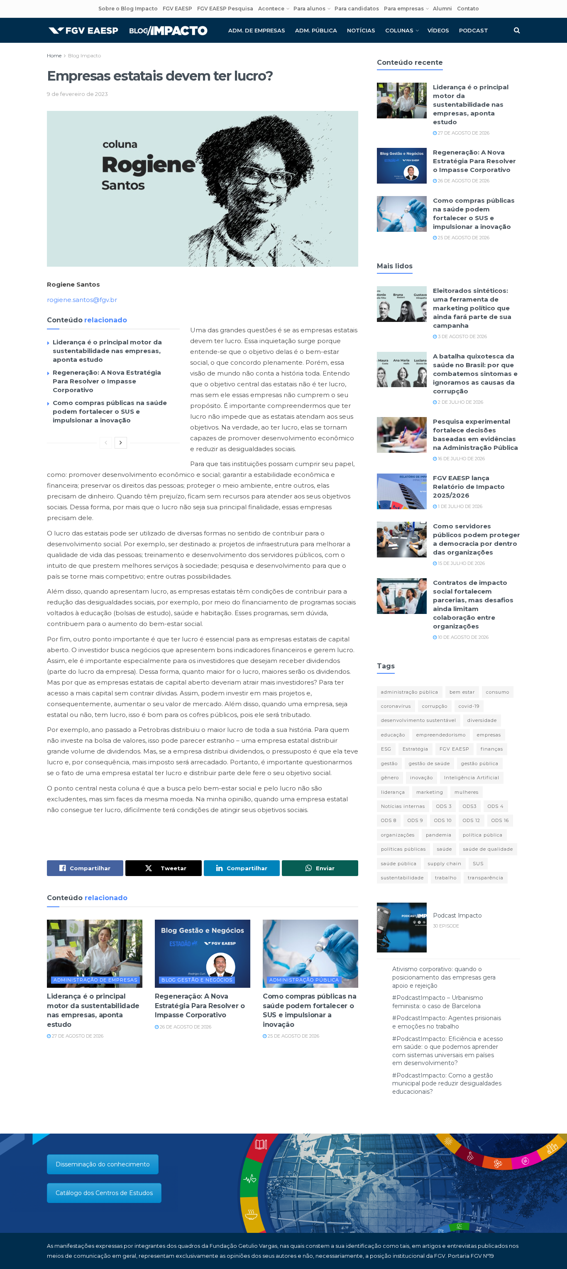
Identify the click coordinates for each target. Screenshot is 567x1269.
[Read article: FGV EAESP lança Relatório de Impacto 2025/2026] (402, 491)
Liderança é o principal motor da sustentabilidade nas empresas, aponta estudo (107, 350)
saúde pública (399, 863)
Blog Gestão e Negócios (196, 980)
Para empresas (404, 8)
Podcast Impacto (457, 915)
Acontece (271, 8)
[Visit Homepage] (128, 30)
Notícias (361, 30)
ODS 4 (496, 806)
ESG (386, 749)
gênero (390, 778)
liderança (393, 792)
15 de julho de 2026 (461, 563)
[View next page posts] (121, 443)
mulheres (467, 792)
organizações (398, 835)
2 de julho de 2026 (460, 402)
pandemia (439, 835)
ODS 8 (388, 820)
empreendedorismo (441, 735)
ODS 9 (415, 820)
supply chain (445, 863)
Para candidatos (357, 8)
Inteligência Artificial (471, 778)
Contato (468, 8)
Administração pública (304, 980)
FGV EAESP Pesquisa (225, 8)
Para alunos (309, 8)
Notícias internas (403, 806)
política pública (483, 835)
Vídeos (438, 30)
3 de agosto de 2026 (462, 336)
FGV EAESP (177, 8)
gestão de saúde (429, 763)
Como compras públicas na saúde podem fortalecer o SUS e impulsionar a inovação (110, 411)
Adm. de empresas (256, 30)
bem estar (462, 692)
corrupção (434, 706)
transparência (485, 878)
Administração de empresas (95, 980)
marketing (429, 792)
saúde (444, 849)
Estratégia (415, 749)
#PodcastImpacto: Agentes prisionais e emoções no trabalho (446, 1022)
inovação (421, 778)
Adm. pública (316, 30)
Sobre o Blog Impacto (128, 8)
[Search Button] (517, 30)
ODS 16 (500, 820)
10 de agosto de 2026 (463, 637)
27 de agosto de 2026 (77, 1036)
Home (54, 55)
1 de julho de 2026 (459, 506)
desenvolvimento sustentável (418, 720)
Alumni (442, 8)
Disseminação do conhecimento (103, 1164)
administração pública (409, 692)
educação (393, 735)
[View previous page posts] (106, 443)
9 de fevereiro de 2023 (77, 94)
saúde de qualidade (488, 849)
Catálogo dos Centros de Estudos (104, 1193)
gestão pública (480, 763)
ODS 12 (471, 820)
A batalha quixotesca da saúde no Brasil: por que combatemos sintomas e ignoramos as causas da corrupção (475, 373)
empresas (489, 735)
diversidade (482, 720)
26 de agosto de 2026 (185, 1027)
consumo (497, 692)
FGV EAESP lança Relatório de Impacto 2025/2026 (469, 486)
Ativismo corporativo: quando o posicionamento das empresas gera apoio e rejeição (444, 977)
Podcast (473, 30)
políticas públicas (403, 849)
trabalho (446, 878)
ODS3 (470, 806)
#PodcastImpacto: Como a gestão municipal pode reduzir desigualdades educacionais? (446, 1083)
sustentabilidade (402, 878)
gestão (389, 763)
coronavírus (396, 706)
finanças (492, 749)
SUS (478, 863)
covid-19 (469, 706)
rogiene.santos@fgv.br (82, 300)
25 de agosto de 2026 (292, 1036)
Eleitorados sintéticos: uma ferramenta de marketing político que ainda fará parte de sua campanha (472, 308)
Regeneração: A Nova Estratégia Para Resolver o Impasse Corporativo (107, 381)
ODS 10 (443, 820)
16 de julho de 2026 (461, 458)
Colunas (399, 30)
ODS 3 (444, 806)
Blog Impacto (84, 55)
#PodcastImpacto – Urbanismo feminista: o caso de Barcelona (437, 1002)
